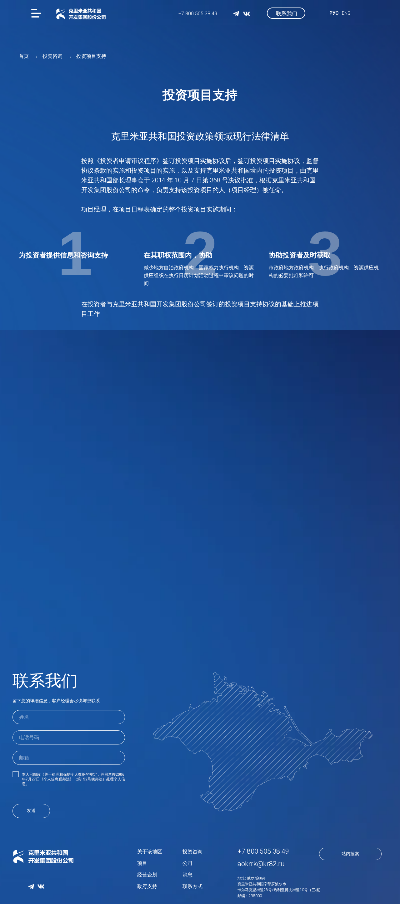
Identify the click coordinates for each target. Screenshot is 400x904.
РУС (334, 13)
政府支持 (147, 886)
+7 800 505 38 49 (197, 14)
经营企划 (147, 875)
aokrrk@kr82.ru (261, 864)
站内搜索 (350, 853)
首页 (24, 56)
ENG (346, 13)
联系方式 (192, 886)
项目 (142, 863)
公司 (187, 863)
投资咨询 (52, 56)
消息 (187, 875)
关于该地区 (149, 852)
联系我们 (286, 13)
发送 (31, 810)
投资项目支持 (91, 56)
